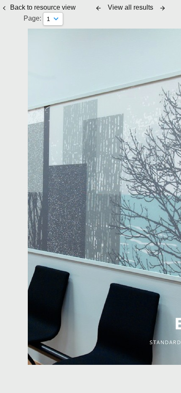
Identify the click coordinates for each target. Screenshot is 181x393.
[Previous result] (98, 8)
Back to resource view (42, 7)
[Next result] (162, 8)
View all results (130, 7)
